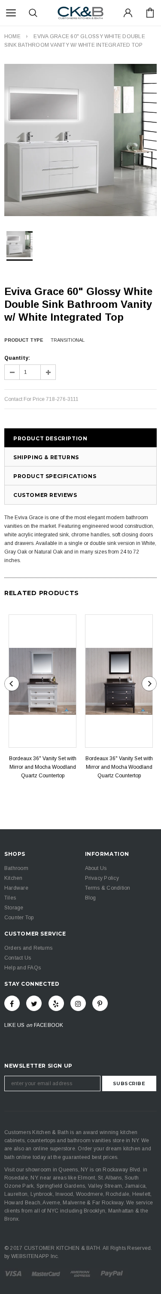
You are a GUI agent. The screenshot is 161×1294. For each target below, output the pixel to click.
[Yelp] (56, 1003)
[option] (80, 140)
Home (12, 36)
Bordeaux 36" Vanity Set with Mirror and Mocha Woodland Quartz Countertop (42, 767)
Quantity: (17, 358)
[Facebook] (12, 1003)
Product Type (23, 340)
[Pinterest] (100, 1003)
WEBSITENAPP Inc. (35, 1256)
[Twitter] (34, 1003)
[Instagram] (78, 1003)
